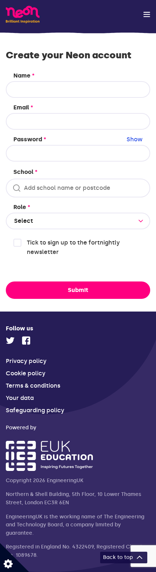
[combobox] (78, 188)
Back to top (118, 557)
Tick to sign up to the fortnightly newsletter (73, 247)
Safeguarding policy (35, 410)
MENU (146, 14)
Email (23, 107)
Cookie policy (25, 373)
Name (23, 75)
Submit (78, 290)
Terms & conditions (33, 385)
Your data (20, 397)
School (25, 171)
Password (78, 139)
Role (21, 207)
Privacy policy (26, 361)
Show (135, 139)
